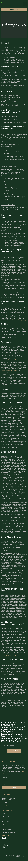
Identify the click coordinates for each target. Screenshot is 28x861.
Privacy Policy (7, 827)
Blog (3, 813)
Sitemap (4, 819)
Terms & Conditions (8, 832)
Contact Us (5, 816)
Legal (4, 824)
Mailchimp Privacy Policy (19, 320)
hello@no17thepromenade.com (10, 360)
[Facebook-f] (3, 838)
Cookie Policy (6, 829)
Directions (5, 821)
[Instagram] (5, 838)
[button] (25, 4)
